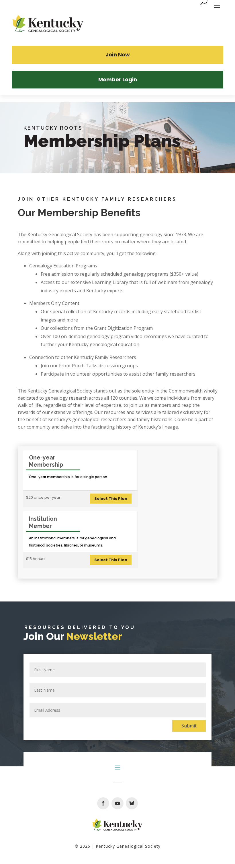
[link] (48, 24)
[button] (103, 803)
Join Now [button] (117, 54)
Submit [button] (189, 726)
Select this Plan (110, 498)
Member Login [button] (117, 79)
